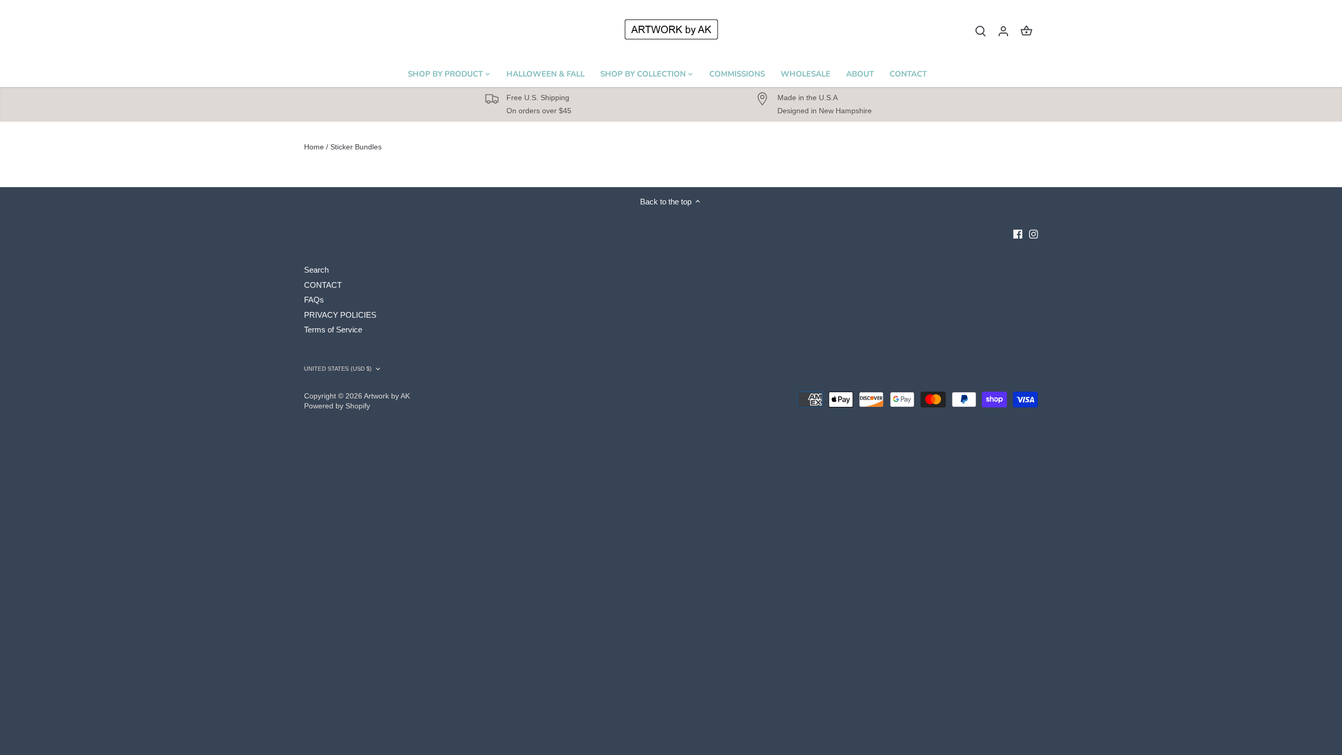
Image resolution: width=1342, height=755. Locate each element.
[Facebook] (1017, 233)
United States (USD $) (338, 368)
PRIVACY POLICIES (340, 314)
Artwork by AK (387, 396)
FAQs (314, 299)
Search (316, 269)
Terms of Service (333, 329)
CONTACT (323, 285)
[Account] (1003, 30)
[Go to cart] (1026, 30)
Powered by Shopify (337, 406)
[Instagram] (1033, 233)
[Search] (980, 30)
